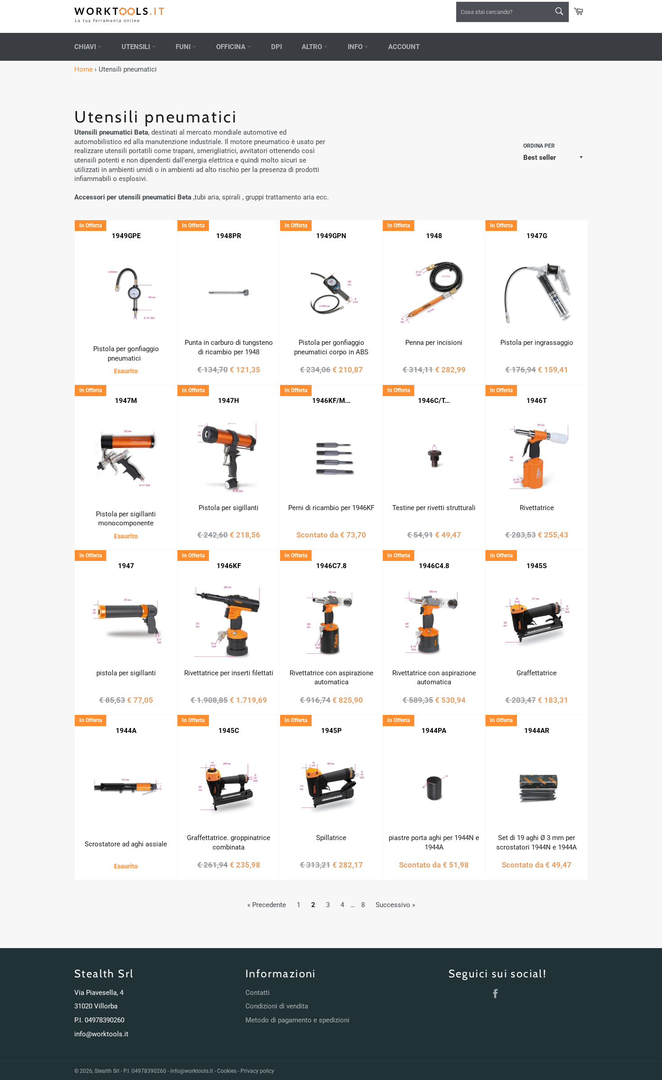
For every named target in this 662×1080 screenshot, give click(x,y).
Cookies (226, 1071)
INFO (356, 47)
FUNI (184, 47)
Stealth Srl (107, 1071)
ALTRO (313, 47)
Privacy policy (257, 1071)
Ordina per (539, 146)
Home (83, 69)
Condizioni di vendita (276, 1006)
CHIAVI (86, 47)
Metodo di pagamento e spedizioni (297, 1020)
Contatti (257, 993)
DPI (276, 47)
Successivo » (395, 905)
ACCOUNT (404, 47)
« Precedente (266, 905)
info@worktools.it (101, 1034)
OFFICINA (231, 47)
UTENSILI (137, 47)
